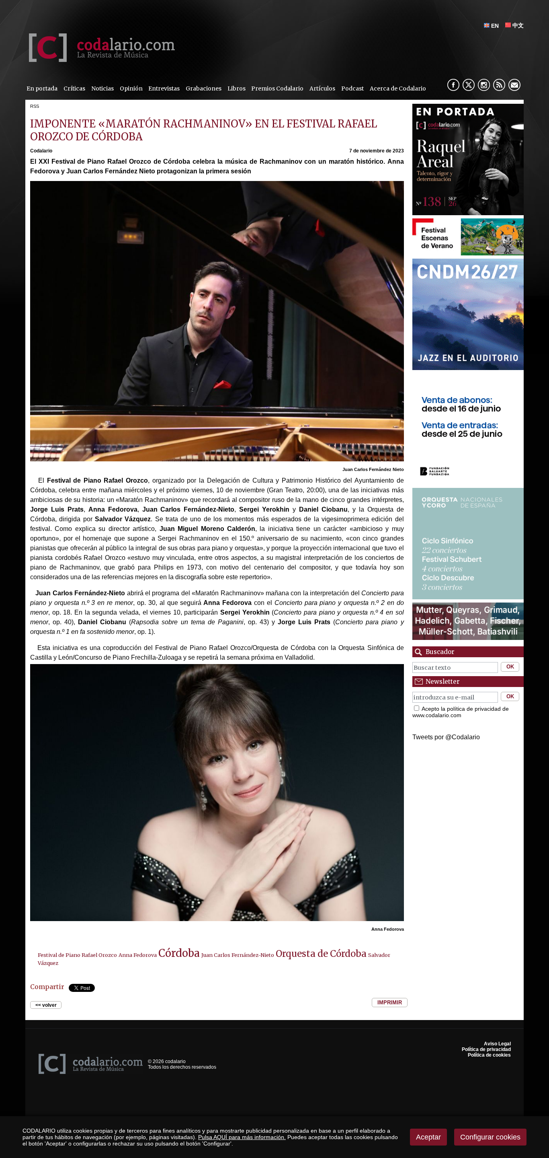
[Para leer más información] (468, 253)
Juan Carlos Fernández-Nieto (237, 955)
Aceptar (428, 1137)
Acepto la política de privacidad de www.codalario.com (460, 711)
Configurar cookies (490, 1137)
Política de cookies (489, 1055)
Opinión (131, 88)
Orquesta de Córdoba (321, 953)
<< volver (46, 1005)
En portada (42, 88)
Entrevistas (164, 88)
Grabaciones (203, 88)
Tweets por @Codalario (446, 737)
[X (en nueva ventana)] (469, 85)
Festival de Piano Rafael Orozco (77, 955)
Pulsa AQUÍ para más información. (242, 1137)
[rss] (499, 85)
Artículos (322, 88)
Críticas (74, 88)
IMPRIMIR (389, 1003)
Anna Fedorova (138, 955)
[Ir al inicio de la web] (100, 59)
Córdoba (179, 953)
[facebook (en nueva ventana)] (453, 85)
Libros (236, 88)
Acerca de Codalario (398, 88)
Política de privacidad (486, 1049)
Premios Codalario (277, 88)
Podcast (352, 88)
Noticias (102, 88)
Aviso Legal (497, 1044)
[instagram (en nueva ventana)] (484, 85)
